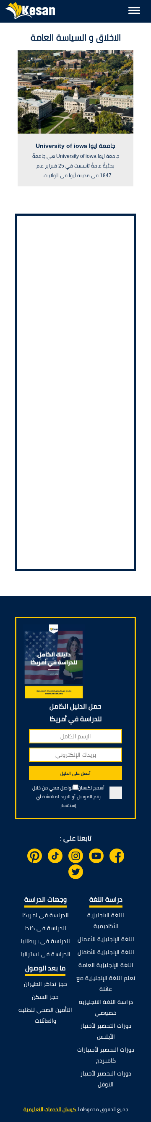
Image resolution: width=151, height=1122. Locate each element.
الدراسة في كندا (45, 928)
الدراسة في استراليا (45, 954)
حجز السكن (45, 996)
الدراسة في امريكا (45, 915)
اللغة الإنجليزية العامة (105, 965)
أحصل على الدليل (75, 773)
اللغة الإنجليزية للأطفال (106, 952)
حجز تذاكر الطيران (45, 983)
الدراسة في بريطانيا (45, 941)
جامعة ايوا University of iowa (75, 145)
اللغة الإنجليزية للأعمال (106, 939)
